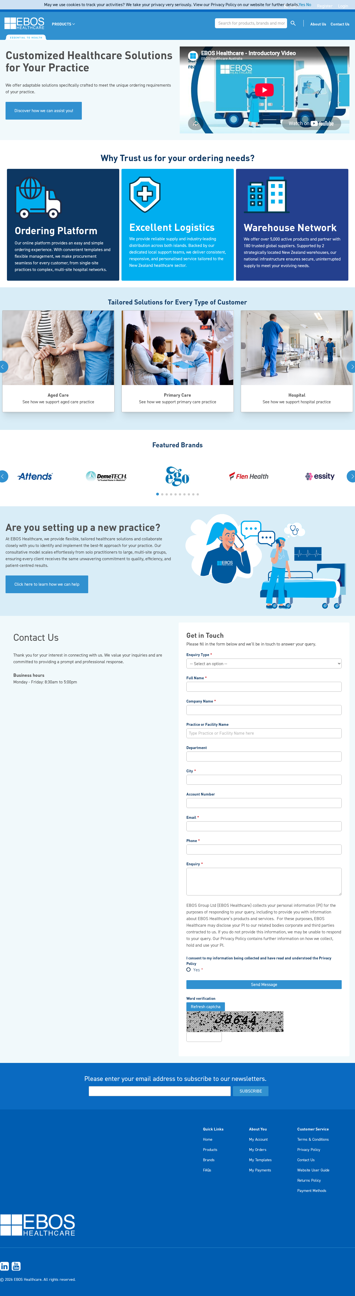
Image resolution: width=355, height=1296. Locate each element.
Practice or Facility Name (207, 724)
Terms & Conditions (313, 1139)
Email (191, 817)
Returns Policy (309, 1180)
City (189, 770)
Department (196, 747)
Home (207, 1139)
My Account (258, 1139)
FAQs (207, 1170)
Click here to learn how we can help (46, 584)
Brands (209, 1160)
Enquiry (193, 863)
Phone (191, 840)
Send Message (264, 984)
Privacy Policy (233, 938)
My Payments (260, 1170)
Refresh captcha (205, 1007)
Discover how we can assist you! (43, 110)
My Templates (260, 1160)
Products (210, 1149)
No (308, 4)
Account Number (200, 794)
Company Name (199, 701)
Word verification (200, 998)
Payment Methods (311, 1190)
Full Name (195, 677)
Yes (196, 970)
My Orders (258, 1149)
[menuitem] (64, 24)
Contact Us (306, 1160)
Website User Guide (313, 1170)
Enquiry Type (197, 654)
